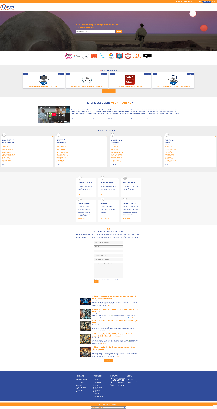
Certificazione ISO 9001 (132, 381)
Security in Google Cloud (170, 149)
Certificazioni (203, 7)
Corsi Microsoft (96, 390)
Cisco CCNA (59, 144)
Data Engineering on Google (117, 152)
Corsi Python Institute (98, 394)
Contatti (129, 382)
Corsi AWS (95, 379)
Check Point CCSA (169, 158)
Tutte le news (108, 360)
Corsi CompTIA (96, 384)
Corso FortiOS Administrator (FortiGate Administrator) (130, 86)
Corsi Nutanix (96, 393)
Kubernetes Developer (116, 158)
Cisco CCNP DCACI (6, 160)
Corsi (171, 7)
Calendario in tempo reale (108, 91)
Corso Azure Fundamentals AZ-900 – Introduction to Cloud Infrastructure (173, 86)
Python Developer (115, 160)
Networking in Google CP (62, 154)
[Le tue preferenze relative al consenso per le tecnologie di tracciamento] (215, 407)
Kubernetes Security (169, 154)
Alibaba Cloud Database (116, 154)
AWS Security (168, 157)
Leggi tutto (110, 305)
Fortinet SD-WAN (60, 151)
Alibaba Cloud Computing (8, 155)
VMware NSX (60, 161)
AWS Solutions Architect (7, 151)
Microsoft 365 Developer (116, 157)
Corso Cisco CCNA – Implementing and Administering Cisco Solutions (86, 86)
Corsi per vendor (179, 7)
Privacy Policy (130, 378)
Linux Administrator (6, 146)
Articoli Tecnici (79, 388)
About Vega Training (81, 387)
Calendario (211, 7)
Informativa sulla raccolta (97, 407)
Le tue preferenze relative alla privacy (113, 407)
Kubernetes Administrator (8, 161)
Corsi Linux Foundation (98, 398)
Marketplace (79, 385)
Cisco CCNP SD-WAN (61, 149)
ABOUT (191, 1)
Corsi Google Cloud (97, 387)
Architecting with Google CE (8, 154)
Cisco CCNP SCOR (169, 152)
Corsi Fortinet (96, 385)
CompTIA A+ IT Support (7, 144)
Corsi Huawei (96, 388)
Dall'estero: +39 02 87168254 (117, 385)
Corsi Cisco (95, 381)
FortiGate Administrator (170, 160)
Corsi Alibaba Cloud (97, 378)
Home (167, 7)
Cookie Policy (130, 379)
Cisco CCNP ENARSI (61, 148)
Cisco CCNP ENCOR (61, 146)
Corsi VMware (96, 391)
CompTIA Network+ (61, 160)
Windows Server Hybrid (7, 148)
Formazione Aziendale (81, 378)
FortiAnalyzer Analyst (61, 158)
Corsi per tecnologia (192, 7)
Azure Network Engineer (62, 155)
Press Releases (79, 390)
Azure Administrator (6, 152)
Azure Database (114, 148)
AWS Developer (114, 149)
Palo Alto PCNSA (169, 161)
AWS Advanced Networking (63, 152)
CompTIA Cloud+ (6, 157)
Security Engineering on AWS (171, 151)
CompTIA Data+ (114, 144)
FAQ (179, 1)
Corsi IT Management (98, 396)
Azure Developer (114, 146)
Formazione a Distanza (81, 379)
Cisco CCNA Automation (116, 155)
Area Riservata (207, 1)
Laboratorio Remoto (80, 381)
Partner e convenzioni (81, 384)
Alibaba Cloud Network (62, 157)
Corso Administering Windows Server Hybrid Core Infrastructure (43, 86)
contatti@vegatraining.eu (116, 384)
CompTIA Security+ (169, 148)
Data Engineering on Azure (117, 161)
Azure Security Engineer (170, 155)
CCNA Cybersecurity (169, 144)
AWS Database (114, 151)
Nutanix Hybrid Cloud (7, 158)
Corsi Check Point (97, 382)
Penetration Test (169, 146)
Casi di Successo (80, 382)
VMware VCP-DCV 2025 (7, 149)
